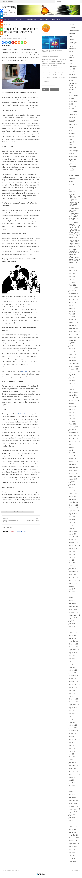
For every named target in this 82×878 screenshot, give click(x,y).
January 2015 (73, 673)
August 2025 (73, 305)
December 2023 (74, 363)
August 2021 (73, 444)
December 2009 (74, 835)
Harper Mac (73, 101)
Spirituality (72, 164)
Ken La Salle (73, 117)
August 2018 (73, 548)
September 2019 (74, 511)
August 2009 (73, 847)
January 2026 (73, 291)
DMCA (53, 19)
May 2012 (72, 751)
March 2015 (72, 667)
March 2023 (72, 389)
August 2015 (73, 653)
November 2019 (74, 505)
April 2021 (72, 456)
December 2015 (74, 641)
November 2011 (74, 768)
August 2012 (73, 742)
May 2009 (72, 855)
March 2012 (72, 757)
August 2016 (73, 618)
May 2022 (72, 418)
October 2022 (73, 404)
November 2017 (74, 574)
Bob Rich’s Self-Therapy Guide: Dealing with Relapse (74, 202)
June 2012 (72, 748)
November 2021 (74, 435)
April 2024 (72, 352)
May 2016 (72, 627)
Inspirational (73, 111)
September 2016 (74, 615)
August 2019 (73, 514)
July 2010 (72, 815)
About (9, 19)
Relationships (73, 151)
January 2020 (73, 499)
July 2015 (72, 655)
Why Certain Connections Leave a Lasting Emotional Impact (74, 252)
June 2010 (72, 818)
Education (72, 72)
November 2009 (74, 838)
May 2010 (72, 820)
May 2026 (72, 279)
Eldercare (72, 75)
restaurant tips (24, 512)
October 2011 (73, 771)
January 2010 (73, 832)
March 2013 (72, 722)
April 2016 (72, 629)
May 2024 (72, 349)
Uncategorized (74, 176)
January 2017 (73, 603)
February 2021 (73, 462)
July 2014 (72, 690)
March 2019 (72, 528)
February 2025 (73, 323)
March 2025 (72, 320)
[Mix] (19, 42)
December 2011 (74, 765)
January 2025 (73, 325)
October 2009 (73, 841)
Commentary (73, 66)
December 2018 (74, 537)
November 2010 (74, 803)
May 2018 (72, 557)
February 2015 (73, 670)
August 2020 (73, 479)
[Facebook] (3, 42)
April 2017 (72, 595)
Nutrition (24, 38)
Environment (73, 78)
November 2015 (74, 644)
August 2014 (73, 687)
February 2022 (73, 427)
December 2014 (74, 676)
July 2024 (72, 343)
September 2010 (74, 809)
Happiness (72, 98)
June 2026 (72, 276)
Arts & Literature (72, 47)
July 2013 (72, 710)
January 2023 (73, 395)
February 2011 (73, 794)
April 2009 (72, 858)
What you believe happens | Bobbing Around (74, 196)
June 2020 (72, 485)
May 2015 (72, 661)
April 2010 (72, 823)
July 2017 (72, 586)
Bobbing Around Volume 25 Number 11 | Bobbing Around (74, 211)
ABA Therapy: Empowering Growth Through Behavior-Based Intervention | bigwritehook (74, 227)
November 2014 (74, 679)
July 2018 (72, 551)
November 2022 (74, 401)
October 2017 (73, 577)
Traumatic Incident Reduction (72, 168)
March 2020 (72, 493)
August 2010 (73, 812)
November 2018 (74, 540)
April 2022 (72, 421)
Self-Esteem (73, 156)
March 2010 (72, 826)
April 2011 (72, 789)
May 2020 (72, 488)
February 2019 (73, 531)
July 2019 (72, 517)
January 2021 (73, 464)
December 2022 (74, 398)
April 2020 (72, 490)
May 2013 (72, 716)
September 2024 (74, 337)
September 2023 (74, 372)
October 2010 (73, 806)
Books (71, 60)
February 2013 (73, 725)
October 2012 (73, 737)
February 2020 (73, 496)
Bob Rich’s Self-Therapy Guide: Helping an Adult (74, 217)
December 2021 (74, 433)
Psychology (72, 142)
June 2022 (72, 415)
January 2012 (73, 763)
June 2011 (72, 783)
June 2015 (72, 658)
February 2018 (73, 566)
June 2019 (72, 519)
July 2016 (72, 621)
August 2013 (73, 708)
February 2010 (73, 829)
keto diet (24, 371)
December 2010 (74, 800)
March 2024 (72, 354)
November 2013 (74, 699)
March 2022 (72, 424)
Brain (70, 63)
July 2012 (72, 745)
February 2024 (73, 357)
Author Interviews (72, 52)
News (70, 130)
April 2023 (72, 386)
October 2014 (73, 682)
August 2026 (73, 270)
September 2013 (74, 705)
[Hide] (0, 36)
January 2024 (73, 360)
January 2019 (73, 534)
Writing (71, 184)
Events (71, 80)
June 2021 (72, 450)
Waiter (31, 512)
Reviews (71, 153)
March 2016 (72, 632)
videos (71, 181)
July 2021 (72, 447)
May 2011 (72, 786)
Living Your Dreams (72, 121)
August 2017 (73, 583)
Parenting (72, 136)
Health (71, 104)
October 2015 (73, 647)
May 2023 (72, 383)
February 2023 (73, 392)
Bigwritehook (73, 240)
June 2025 (72, 311)
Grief (70, 92)
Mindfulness (73, 125)
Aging (70, 36)
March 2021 (72, 459)
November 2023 (74, 366)
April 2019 (72, 525)
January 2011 (73, 797)
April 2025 (72, 317)
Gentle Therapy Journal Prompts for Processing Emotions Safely (74, 234)
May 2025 (72, 314)
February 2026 (73, 288)
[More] (25, 42)
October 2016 (73, 612)
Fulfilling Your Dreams (73, 88)
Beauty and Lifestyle (72, 56)
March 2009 (72, 861)
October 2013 (73, 702)
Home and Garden (72, 107)
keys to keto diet (20, 414)
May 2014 (72, 696)
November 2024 (74, 331)
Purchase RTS (73, 148)
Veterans (72, 179)
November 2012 (74, 734)
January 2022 (73, 430)
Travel (71, 173)
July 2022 (72, 412)
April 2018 (72, 560)
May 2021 (72, 453)
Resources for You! (44, 19)
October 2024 (73, 334)
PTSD (70, 145)
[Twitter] (6, 42)
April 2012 (72, 754)
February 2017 (73, 600)
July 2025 (72, 308)
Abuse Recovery (74, 31)
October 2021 (73, 438)
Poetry (71, 139)
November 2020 (74, 470)
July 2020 (72, 482)
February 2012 (73, 760)
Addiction (72, 33)
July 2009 (72, 849)
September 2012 (74, 739)
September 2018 (74, 545)
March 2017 (72, 598)
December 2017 (74, 572)
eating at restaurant (7, 512)
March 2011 (72, 792)
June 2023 (72, 380)
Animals (71, 39)
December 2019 (74, 502)
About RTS (72, 28)
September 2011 (74, 774)
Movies (71, 127)
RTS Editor (18, 38)
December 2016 (74, 606)
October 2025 (73, 299)
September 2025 (74, 302)
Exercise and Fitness (73, 84)
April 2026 (72, 282)
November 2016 (74, 609)
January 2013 (73, 728)
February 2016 (73, 635)
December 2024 (74, 328)
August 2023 (73, 375)
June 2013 (72, 713)
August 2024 (73, 340)
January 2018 (73, 569)
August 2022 (73, 409)
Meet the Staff (18, 19)
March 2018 (72, 563)
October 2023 (73, 369)
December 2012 (74, 731)
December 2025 (74, 294)
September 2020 (74, 476)
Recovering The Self (9, 8)
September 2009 (74, 844)
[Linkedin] (9, 42)
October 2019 (73, 508)
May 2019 (72, 522)
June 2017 (72, 589)
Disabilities (72, 69)
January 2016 (73, 638)
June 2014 (72, 693)
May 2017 (72, 592)
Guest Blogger (73, 95)
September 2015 (74, 650)
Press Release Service (31, 19)
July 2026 (72, 273)
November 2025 (74, 297)
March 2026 (72, 285)
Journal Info (73, 114)
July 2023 (72, 378)
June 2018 (72, 554)
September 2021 (74, 441)
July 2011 (72, 780)
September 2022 (74, 407)
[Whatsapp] (22, 42)
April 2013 (72, 719)
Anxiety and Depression (73, 43)
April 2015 (72, 664)
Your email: (45, 81)
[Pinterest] (12, 42)
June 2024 (72, 346)
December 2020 (74, 467)
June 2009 (72, 852)
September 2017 (74, 580)
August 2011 (73, 777)
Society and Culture (72, 160)
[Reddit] (15, 42)
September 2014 (74, 684)
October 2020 (73, 473)
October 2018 (73, 543)
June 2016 (72, 624)
